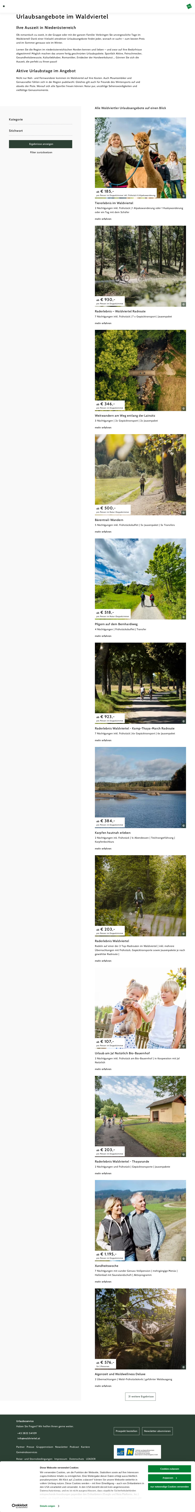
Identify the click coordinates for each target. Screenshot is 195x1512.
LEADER (91, 1458)
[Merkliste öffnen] (14, 6)
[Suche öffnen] (18, 6)
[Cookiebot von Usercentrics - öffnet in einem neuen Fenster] (19, 1506)
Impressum (60, 1458)
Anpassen (168, 1478)
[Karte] (10, 6)
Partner (20, 1446)
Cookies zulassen (169, 1469)
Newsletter (61, 1446)
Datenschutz (76, 1458)
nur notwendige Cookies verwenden (169, 1486)
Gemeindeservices (26, 1452)
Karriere (85, 1446)
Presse (30, 1446)
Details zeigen (47, 1506)
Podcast (74, 1446)
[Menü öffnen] (4, 6)
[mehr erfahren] (140, 169)
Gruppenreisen (44, 1446)
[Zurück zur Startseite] (189, 6)
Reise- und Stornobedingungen (34, 1458)
